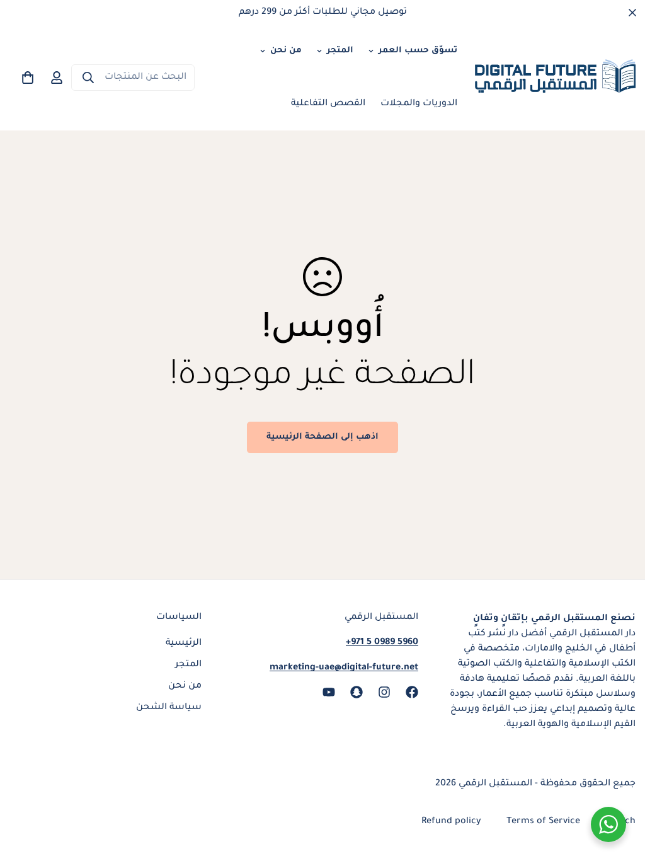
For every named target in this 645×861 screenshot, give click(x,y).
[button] (27, 77)
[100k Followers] (384, 692)
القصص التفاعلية (328, 104)
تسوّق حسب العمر (418, 50)
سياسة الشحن (169, 708)
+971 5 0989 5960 (382, 643)
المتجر (340, 50)
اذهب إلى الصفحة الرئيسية (322, 437)
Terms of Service (543, 822)
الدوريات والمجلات (418, 104)
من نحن (286, 50)
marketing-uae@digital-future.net (344, 668)
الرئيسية (184, 644)
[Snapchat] (356, 692)
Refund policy (451, 822)
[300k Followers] (412, 692)
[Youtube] (328, 692)
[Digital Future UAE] (555, 78)
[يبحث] (88, 77)
